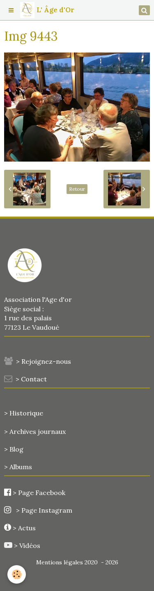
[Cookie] (16, 574)
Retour (77, 189)
